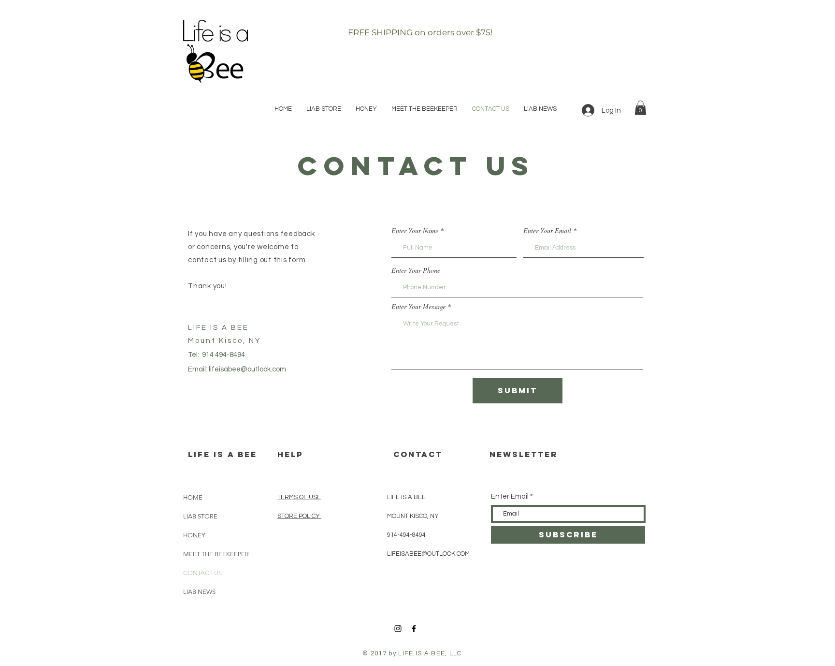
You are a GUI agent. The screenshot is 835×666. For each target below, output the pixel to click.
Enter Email (510, 496)
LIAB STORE (200, 516)
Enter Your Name (414, 230)
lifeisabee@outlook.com (247, 369)
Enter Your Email (547, 230)
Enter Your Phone (415, 270)
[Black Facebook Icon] (413, 628)
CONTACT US (202, 573)
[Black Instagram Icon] (398, 628)
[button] (640, 108)
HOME (192, 497)
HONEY (194, 535)
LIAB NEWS (199, 591)
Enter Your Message (418, 306)
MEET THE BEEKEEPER (216, 554)
